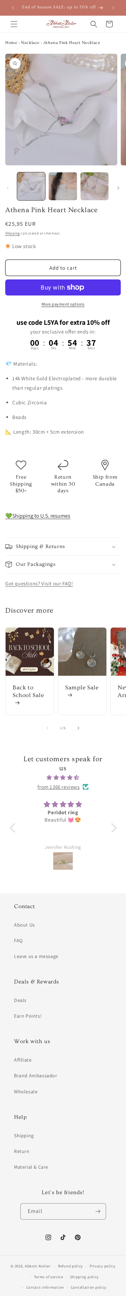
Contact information (45, 1287)
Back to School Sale (28, 691)
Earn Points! (28, 1016)
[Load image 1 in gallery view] (31, 186)
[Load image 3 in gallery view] (94, 186)
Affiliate (22, 1060)
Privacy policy (102, 1266)
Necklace (30, 42)
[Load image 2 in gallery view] (63, 186)
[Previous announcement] (13, 7)
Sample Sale (82, 687)
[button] (14, 24)
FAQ (18, 940)
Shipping (12, 233)
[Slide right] (118, 188)
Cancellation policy (88, 1287)
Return (22, 1151)
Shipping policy (84, 1276)
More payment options (63, 304)
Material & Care (31, 1167)
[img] (63, 777)
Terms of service (48, 1276)
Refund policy (70, 1266)
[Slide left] (7, 188)
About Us (24, 925)
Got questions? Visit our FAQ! (39, 583)
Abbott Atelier (38, 1266)
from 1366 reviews (58, 787)
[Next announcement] (113, 7)
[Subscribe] (98, 1211)
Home (11, 42)
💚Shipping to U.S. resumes (37, 515)
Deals (20, 1000)
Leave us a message (36, 956)
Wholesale (25, 1091)
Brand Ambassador (35, 1075)
